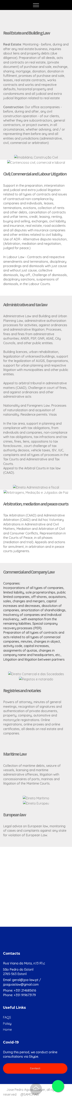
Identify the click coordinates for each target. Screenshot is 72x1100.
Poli (5, 1024)
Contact (35, 1068)
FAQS (7, 1017)
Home (7, 1030)
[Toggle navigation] (36, 5)
